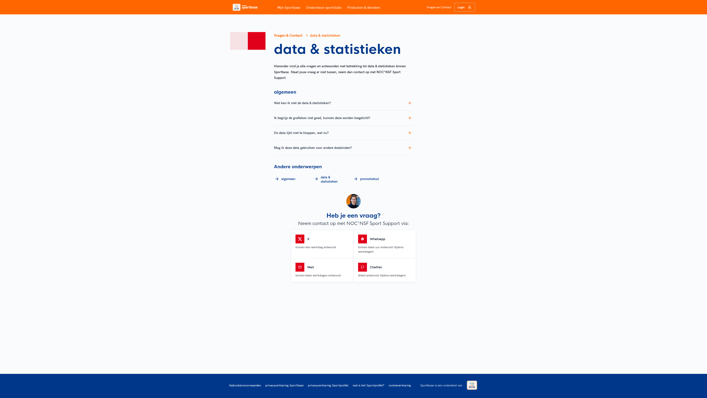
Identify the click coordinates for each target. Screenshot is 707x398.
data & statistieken (329, 179)
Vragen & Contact (288, 35)
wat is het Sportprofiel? (368, 385)
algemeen (288, 179)
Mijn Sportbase (288, 7)
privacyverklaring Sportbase (284, 385)
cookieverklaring (400, 385)
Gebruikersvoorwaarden (245, 385)
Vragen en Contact (439, 7)
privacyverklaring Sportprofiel (328, 385)
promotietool (369, 179)
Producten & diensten (363, 7)
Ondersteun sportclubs (323, 7)
